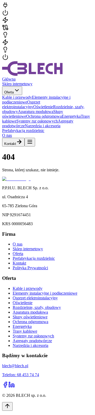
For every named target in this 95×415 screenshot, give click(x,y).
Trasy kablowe (25, 331)
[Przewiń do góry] (7, 406)
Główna (9, 79)
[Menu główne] (30, 142)
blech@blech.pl (15, 366)
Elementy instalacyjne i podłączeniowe (45, 293)
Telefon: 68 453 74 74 (20, 374)
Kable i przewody (27, 288)
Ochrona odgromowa (30, 321)
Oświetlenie (22, 302)
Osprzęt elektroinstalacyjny (35, 298)
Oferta (9, 92)
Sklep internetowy (17, 84)
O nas (7, 135)
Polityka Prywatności (30, 268)
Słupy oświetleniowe (30, 317)
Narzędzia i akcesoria (30, 345)
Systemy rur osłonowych (33, 336)
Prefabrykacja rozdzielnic (23, 130)
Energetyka (22, 326)
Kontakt (10, 144)
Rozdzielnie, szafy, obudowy (37, 307)
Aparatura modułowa (30, 312)
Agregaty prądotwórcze (32, 340)
